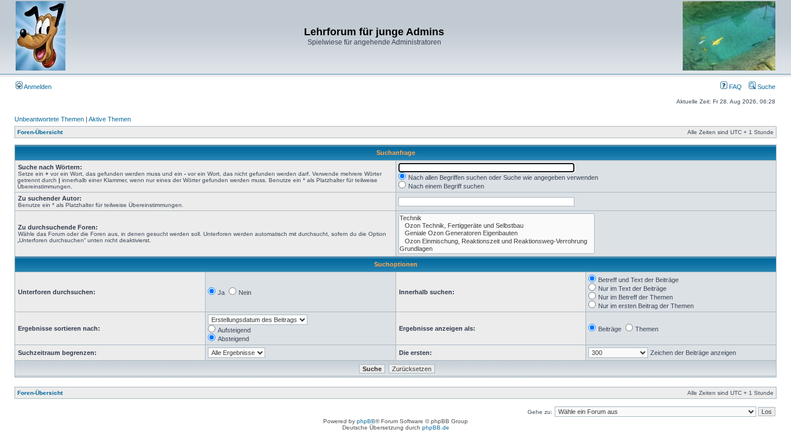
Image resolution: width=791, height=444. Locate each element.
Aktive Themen (110, 119)
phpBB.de (435, 427)
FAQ (734, 86)
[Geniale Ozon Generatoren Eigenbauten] (497, 233)
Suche (765, 86)
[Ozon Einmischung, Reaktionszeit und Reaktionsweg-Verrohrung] (497, 241)
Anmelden (37, 86)
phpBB (366, 421)
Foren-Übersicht (40, 132)
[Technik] (497, 218)
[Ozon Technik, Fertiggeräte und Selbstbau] (497, 226)
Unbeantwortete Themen (49, 119)
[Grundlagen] (497, 249)
